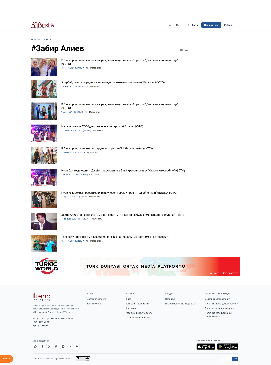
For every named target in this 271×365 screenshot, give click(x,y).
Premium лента (93, 303)
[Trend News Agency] (41, 297)
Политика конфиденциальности (221, 303)
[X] (49, 346)
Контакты (130, 308)
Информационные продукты (180, 303)
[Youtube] (56, 346)
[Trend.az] (42, 25)
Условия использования (217, 299)
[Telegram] (63, 346)
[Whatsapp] (35, 346)
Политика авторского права (219, 308)
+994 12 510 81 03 (41, 322)
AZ (229, 359)
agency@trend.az (40, 325)
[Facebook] (42, 346)
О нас (128, 299)
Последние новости (96, 299)
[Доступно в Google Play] (227, 346)
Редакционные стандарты (138, 313)
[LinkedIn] (70, 346)
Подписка (170, 299)
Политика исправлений (137, 317)
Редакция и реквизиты (137, 303)
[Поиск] (170, 25)
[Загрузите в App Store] (206, 346)
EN (224, 359)
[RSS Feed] (77, 346)
